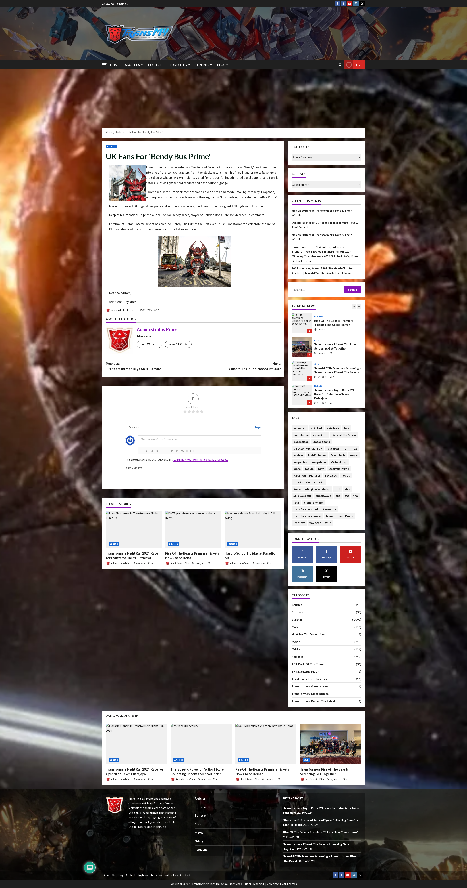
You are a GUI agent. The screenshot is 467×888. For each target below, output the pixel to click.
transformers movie (307, 516)
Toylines (202, 64)
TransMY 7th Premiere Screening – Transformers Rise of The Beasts (302, 323)
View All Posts (178, 344)
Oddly (296, 649)
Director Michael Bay (307, 448)
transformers (313, 502)
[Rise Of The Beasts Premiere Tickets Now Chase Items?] (193, 529)
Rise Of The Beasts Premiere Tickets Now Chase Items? (302, 395)
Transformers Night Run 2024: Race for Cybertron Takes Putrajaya (302, 347)
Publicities (178, 64)
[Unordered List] (167, 451)
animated (299, 428)
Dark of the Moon (344, 435)
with (328, 522)
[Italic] (146, 451)
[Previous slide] (354, 306)
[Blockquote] (172, 451)
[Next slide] (359, 306)
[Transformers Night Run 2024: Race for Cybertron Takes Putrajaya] (134, 529)
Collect (155, 64)
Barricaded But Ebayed (336, 273)
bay (346, 428)
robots (319, 482)
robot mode (301, 482)
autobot (316, 428)
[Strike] (156, 451)
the (355, 495)
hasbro (298, 455)
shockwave (323, 495)
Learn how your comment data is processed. (200, 459)
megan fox (300, 462)
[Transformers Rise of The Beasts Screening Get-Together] (330, 744)
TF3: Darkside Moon (305, 671)
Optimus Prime (338, 468)
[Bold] (141, 451)
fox (354, 448)
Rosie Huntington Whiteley (311, 489)
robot (346, 475)
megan (353, 455)
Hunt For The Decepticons (309, 634)
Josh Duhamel (317, 455)
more (297, 468)
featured (333, 448)
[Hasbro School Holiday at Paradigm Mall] (253, 529)
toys (296, 502)
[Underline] (151, 451)
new (321, 468)
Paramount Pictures (307, 475)
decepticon (301, 441)
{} (187, 450)
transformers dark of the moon (314, 509)
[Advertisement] (233, 96)
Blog (221, 64)
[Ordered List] (162, 451)
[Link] (182, 451)
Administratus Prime (122, 310)
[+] (192, 450)
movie (309, 468)
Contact (185, 875)
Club (316, 317)
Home (114, 64)
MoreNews (272, 884)
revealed (331, 475)
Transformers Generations (310, 686)
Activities (156, 875)
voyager (315, 522)
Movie (296, 641)
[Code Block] (177, 451)
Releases (298, 656)
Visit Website (149, 344)
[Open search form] (340, 64)
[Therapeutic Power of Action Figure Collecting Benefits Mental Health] (201, 744)
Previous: (133, 366)
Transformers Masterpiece (310, 693)
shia (347, 489)
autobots (333, 428)
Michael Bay (338, 462)
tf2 (338, 495)
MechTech (338, 455)
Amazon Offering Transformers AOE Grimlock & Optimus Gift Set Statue (325, 256)
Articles (318, 362)
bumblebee (301, 435)
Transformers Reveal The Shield (313, 701)
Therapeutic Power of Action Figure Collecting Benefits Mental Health (302, 371)
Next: (255, 366)
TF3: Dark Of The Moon (308, 664)
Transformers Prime (339, 516)
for (345, 448)
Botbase (297, 612)
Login (258, 427)
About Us (132, 64)
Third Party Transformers (309, 679)
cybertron (320, 435)
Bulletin (111, 146)
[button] (104, 64)
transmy (299, 522)
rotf (337, 489)
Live (359, 64)
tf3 (346, 495)
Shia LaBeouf (302, 495)
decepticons (321, 441)
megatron (319, 462)
